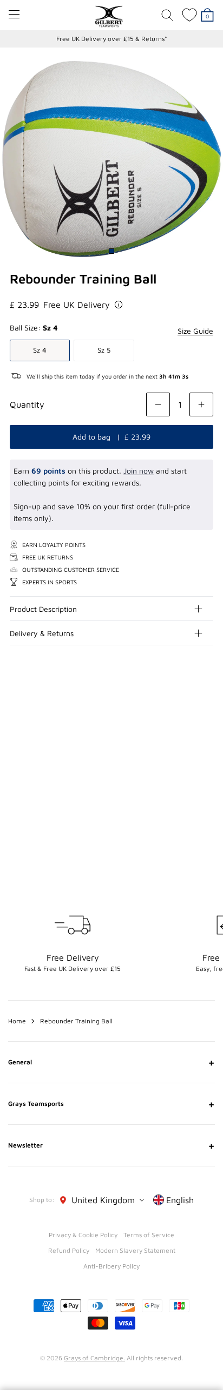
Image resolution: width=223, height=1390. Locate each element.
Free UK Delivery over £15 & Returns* (111, 39)
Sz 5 (103, 350)
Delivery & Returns (42, 633)
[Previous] (184, 724)
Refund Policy (68, 1250)
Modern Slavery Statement (135, 1250)
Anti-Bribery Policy (111, 1266)
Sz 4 (40, 350)
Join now (138, 470)
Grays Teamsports (111, 1103)
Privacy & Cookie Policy (83, 1235)
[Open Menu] (14, 14)
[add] (201, 404)
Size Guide (195, 330)
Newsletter (111, 1145)
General (111, 1062)
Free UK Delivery (76, 304)
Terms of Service (148, 1235)
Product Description (43, 608)
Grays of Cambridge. (94, 1358)
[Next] (205, 724)
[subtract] (158, 404)
